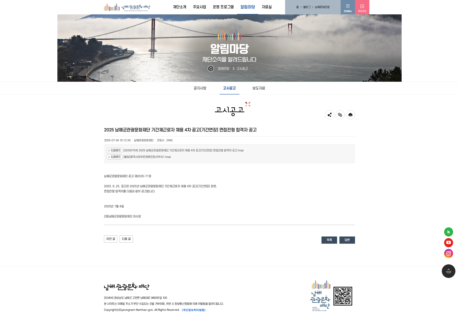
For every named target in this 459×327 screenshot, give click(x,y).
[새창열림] (350, 114)
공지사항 (200, 88)
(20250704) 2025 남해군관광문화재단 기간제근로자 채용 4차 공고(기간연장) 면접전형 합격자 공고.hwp (183, 150)
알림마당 (223, 68)
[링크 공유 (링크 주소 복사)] (340, 114)
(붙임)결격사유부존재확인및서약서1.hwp (147, 157)
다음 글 (126, 239)
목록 (329, 240)
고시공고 (242, 68)
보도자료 (258, 88)
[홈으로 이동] (127, 7)
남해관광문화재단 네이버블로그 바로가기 (448, 231)
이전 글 (110, 239)
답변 (347, 240)
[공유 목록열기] (329, 114)
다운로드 (116, 150)
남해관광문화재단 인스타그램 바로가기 (448, 253)
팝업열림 (362, 11)
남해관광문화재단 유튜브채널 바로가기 (448, 242)
